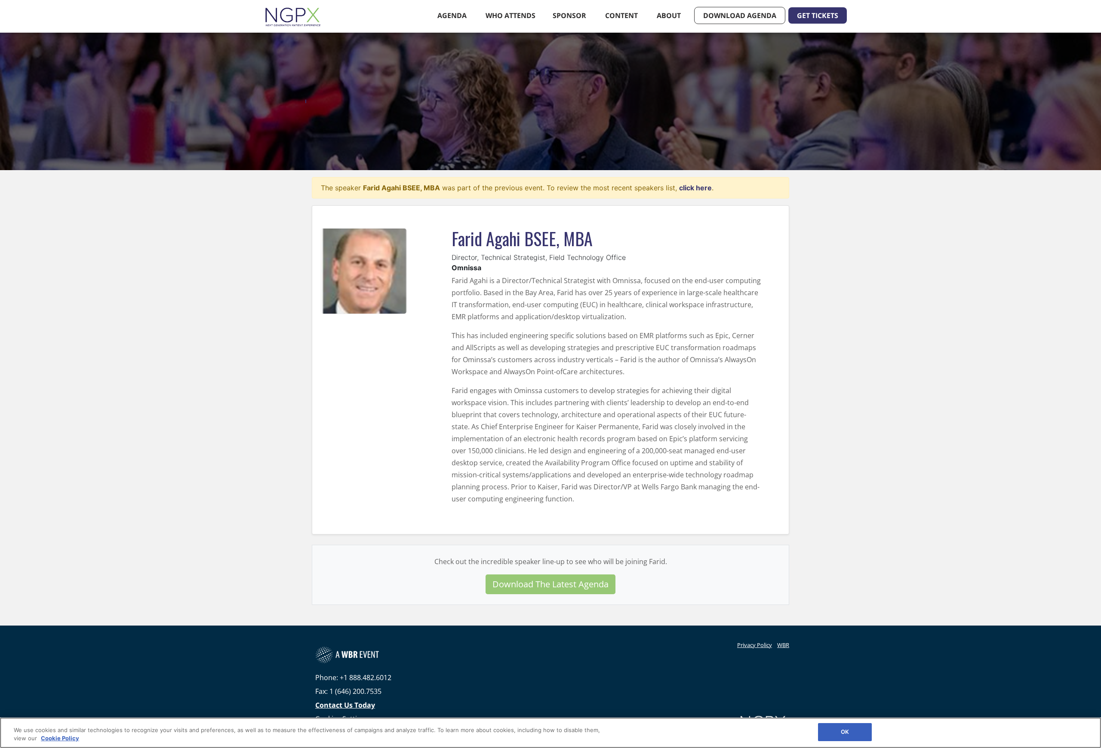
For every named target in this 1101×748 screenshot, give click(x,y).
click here (695, 187)
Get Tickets (817, 15)
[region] (550, 732)
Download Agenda (739, 15)
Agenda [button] (452, 15)
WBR (783, 645)
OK (845, 731)
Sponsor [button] (570, 15)
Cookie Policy (60, 738)
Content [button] (622, 15)
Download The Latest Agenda (550, 584)
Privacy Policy (754, 645)
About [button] (670, 15)
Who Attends (510, 15)
